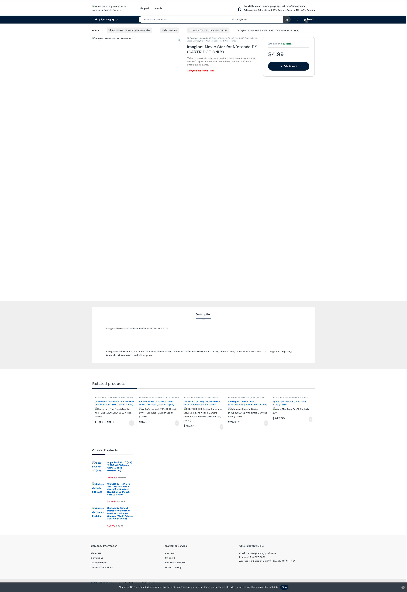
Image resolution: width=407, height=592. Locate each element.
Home (95, 30)
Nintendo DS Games (209, 38)
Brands (158, 8)
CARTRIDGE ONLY (157, 328)
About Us (96, 553)
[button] (179, 40)
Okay (284, 587)
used (135, 355)
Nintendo (111, 355)
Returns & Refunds (175, 562)
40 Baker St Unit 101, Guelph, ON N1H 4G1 (272, 561)
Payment (170, 553)
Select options (130, 423)
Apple (288, 397)
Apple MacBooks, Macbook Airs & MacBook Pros (290, 398)
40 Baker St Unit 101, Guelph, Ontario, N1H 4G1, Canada (284, 10)
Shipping (170, 558)
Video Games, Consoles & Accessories (129, 30)
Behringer (245, 397)
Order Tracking (173, 567)
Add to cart (290, 66)
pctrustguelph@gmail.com (276, 6)
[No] (403, 587)
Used (254, 38)
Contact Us (97, 558)
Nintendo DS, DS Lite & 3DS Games (208, 30)
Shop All (144, 8)
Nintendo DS (139, 328)
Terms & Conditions (102, 567)
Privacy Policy (98, 562)
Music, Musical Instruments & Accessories (246, 398)
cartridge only (283, 351)
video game (145, 355)
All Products (193, 38)
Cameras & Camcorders (207, 397)
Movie (119, 328)
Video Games (169, 30)
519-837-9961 (299, 6)
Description (203, 314)
